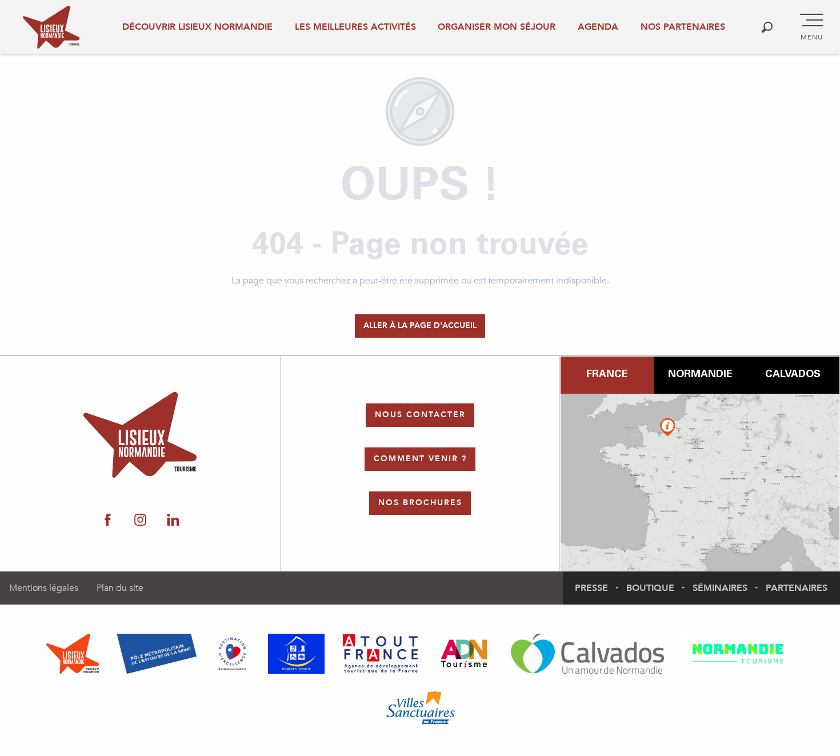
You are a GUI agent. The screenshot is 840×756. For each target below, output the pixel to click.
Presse (591, 588)
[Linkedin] (173, 520)
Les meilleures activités (355, 27)
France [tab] (606, 375)
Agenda (598, 27)
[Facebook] (107, 520)
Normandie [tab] (700, 375)
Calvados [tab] (793, 375)
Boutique (650, 588)
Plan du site (120, 588)
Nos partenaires (683, 27)
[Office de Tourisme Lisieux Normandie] (51, 27)
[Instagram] (140, 520)
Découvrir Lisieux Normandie (197, 27)
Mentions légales (43, 588)
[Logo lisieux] (140, 435)
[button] (767, 27)
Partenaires (796, 588)
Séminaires (720, 588)
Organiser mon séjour (496, 27)
